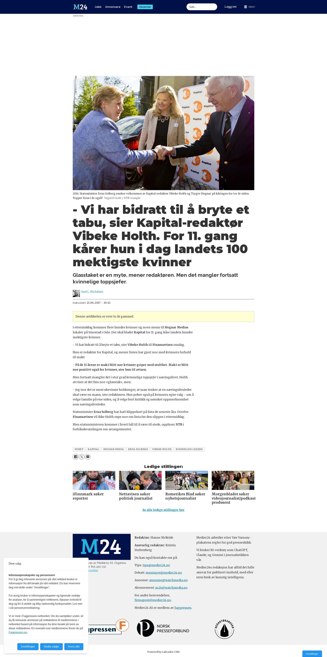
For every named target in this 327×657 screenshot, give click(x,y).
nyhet (79, 449)
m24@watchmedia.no (171, 588)
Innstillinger (312, 653)
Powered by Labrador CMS (163, 651)
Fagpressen (182, 608)
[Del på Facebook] (75, 457)
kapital (93, 449)
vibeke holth (162, 449)
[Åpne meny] (249, 7)
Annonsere (113, 7)
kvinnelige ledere (189, 449)
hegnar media (113, 449)
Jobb (98, 7)
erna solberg (138, 449)
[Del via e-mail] (87, 457)
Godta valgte (51, 646)
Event (128, 7)
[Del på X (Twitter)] (81, 457)
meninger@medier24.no (164, 573)
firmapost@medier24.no (153, 600)
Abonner (145, 7)
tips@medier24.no (156, 565)
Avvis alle (74, 646)
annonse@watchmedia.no (168, 580)
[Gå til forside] (80, 7)
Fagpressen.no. (18, 632)
